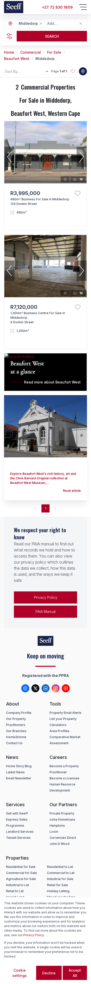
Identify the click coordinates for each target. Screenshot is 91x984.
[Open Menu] (83, 7)
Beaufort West (16, 58)
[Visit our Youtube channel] (66, 688)
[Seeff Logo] (13, 7)
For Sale (54, 52)
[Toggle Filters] (9, 36)
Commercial (30, 52)
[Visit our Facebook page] (25, 688)
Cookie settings (19, 973)
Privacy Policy (45, 597)
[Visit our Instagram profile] (56, 688)
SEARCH (52, 36)
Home (9, 52)
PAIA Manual (45, 611)
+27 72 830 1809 (57, 7)
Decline (49, 973)
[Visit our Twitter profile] (35, 688)
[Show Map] (83, 71)
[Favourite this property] (78, 193)
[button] (41, 24)
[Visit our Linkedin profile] (45, 688)
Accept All (75, 973)
